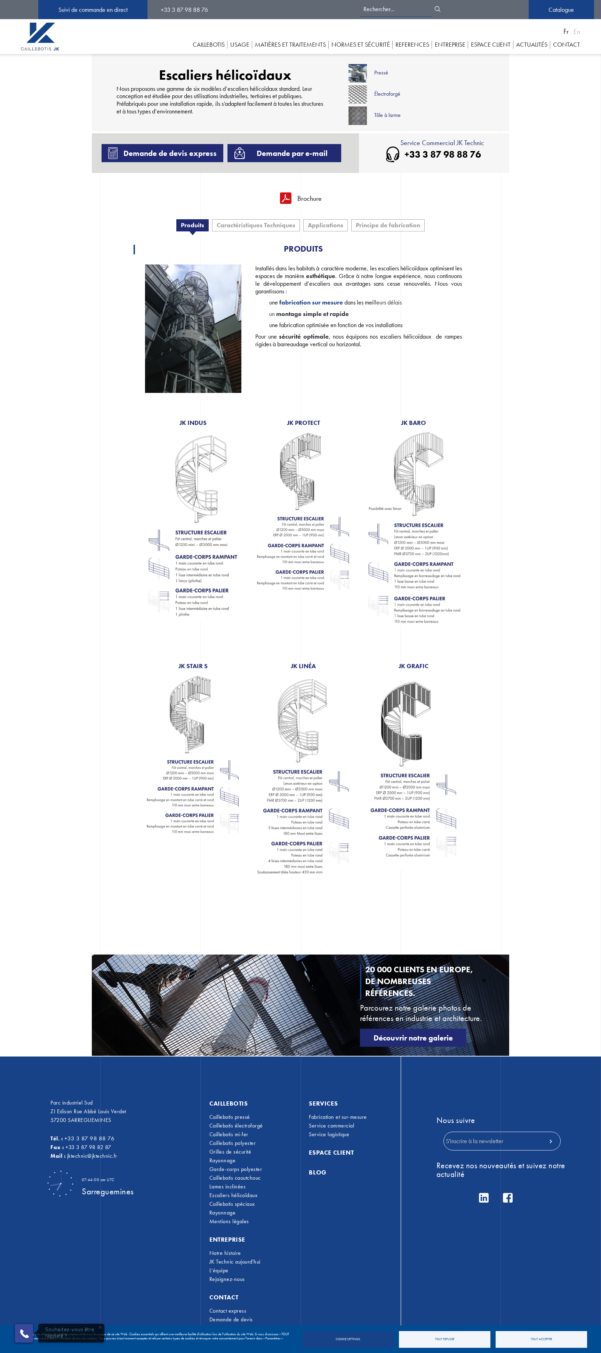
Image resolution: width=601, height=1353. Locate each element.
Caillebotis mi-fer (228, 1134)
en (577, 31)
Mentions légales (229, 1221)
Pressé (381, 72)
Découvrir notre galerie (413, 1038)
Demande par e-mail (292, 153)
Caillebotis (209, 44)
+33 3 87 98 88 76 (184, 9)
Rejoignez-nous (227, 1279)
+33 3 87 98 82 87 (88, 1147)
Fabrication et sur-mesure (338, 1117)
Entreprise (450, 44)
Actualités (531, 44)
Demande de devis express (170, 153)
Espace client (331, 1152)
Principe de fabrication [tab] (388, 225)
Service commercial (331, 1125)
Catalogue (561, 10)
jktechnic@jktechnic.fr (92, 1156)
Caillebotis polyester (232, 1143)
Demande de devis (231, 1319)
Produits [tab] (192, 225)
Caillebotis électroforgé (236, 1125)
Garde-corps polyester (235, 1169)
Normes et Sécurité (360, 44)
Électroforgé (387, 93)
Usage (239, 44)
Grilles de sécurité (230, 1151)
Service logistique (329, 1134)
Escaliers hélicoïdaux (233, 1195)
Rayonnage (222, 1160)
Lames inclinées (227, 1186)
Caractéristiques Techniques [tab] (256, 225)
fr (566, 31)
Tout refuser (445, 1339)
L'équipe (219, 1270)
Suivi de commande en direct (93, 10)
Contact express (228, 1310)
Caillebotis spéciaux (232, 1204)
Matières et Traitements (290, 44)
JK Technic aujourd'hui (235, 1261)
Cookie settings (348, 1339)
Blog (317, 1172)
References (412, 44)
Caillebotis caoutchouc (235, 1177)
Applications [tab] (325, 225)
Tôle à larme (387, 115)
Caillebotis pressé (229, 1117)
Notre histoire (225, 1253)
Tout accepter (541, 1339)
